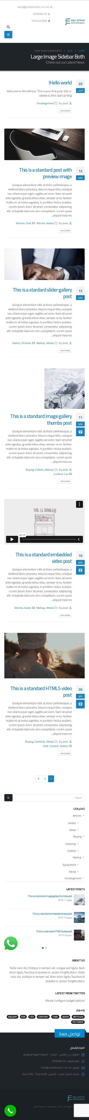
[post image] (44, 144)
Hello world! (60, 82)
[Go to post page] (64, 388)
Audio (27, 607)
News (73, 829)
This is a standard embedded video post (43, 558)
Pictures (26, 343)
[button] (8, 27)
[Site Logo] (75, 21)
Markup (41, 343)
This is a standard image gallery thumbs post (41, 419)
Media (50, 343)
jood (65, 103)
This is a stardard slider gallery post (42, 293)
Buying (30, 469)
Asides (50, 223)
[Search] (8, 797)
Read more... (64, 110)
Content (58, 474)
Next (38, 778)
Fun (23, 1017)
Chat (28, 223)
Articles (41, 223)
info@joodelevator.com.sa (56, 1067)
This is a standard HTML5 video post (41, 691)
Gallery (16, 343)
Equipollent (69, 864)
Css (66, 474)
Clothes (39, 469)
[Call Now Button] (10, 1111)
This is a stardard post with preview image (45, 173)
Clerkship (40, 741)
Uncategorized (45, 103)
